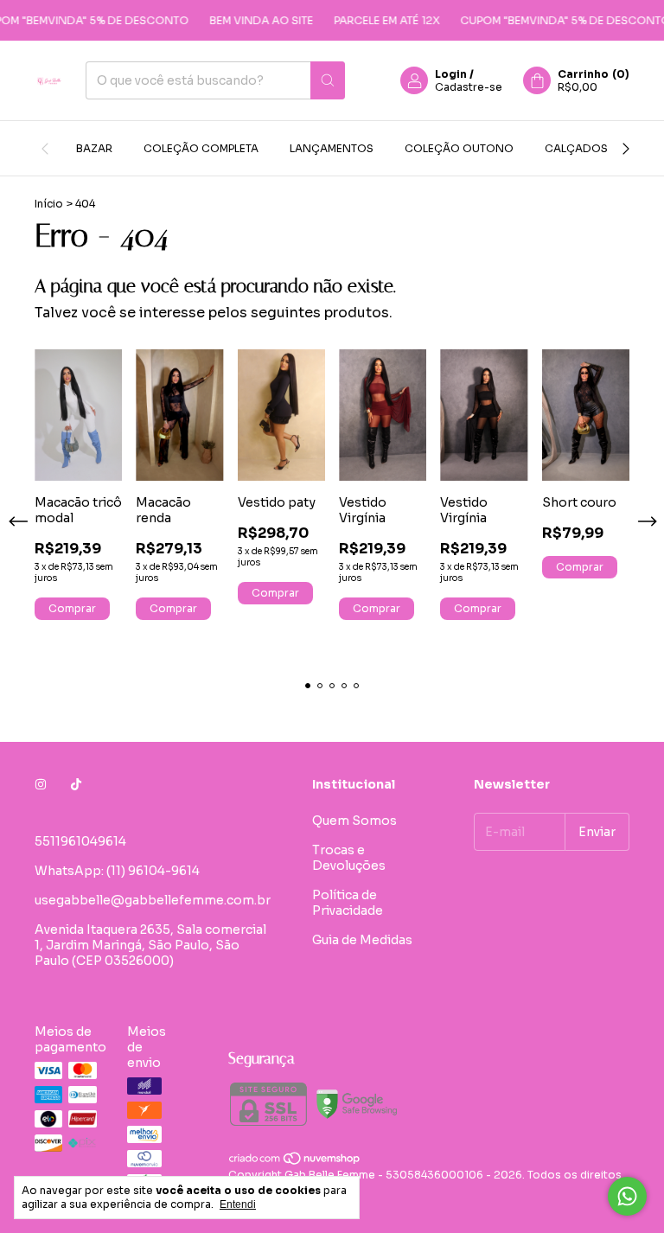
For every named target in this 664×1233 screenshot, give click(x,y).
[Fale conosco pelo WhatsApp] (627, 1196)
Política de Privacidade (347, 902)
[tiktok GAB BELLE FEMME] (76, 784)
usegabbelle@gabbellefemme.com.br (153, 900)
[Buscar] (327, 80)
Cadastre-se (468, 86)
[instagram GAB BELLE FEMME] (41, 784)
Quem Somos (354, 820)
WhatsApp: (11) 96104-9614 (117, 870)
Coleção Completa (201, 148)
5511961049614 (80, 841)
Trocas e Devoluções (349, 857)
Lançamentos (332, 148)
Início (49, 203)
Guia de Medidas (362, 940)
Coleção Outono (459, 148)
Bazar (94, 148)
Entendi (238, 1204)
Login (451, 73)
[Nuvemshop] (295, 1161)
